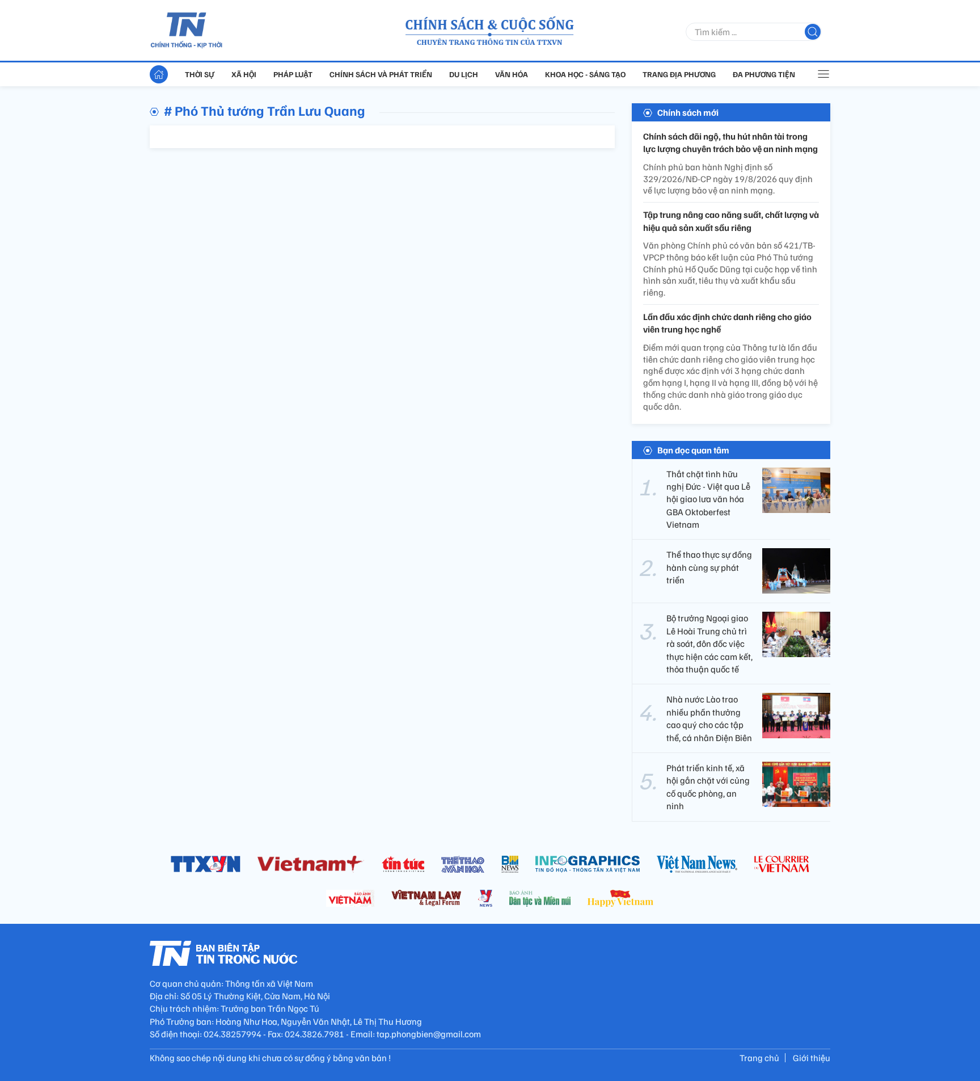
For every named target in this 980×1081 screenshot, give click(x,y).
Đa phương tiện (764, 74)
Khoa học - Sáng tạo (585, 74)
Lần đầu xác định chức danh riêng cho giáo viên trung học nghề (727, 323)
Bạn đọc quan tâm (693, 450)
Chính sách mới (688, 112)
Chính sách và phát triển (381, 74)
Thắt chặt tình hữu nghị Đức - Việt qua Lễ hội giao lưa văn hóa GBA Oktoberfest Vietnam (708, 499)
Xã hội (243, 74)
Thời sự (199, 74)
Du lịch (463, 74)
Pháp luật (292, 74)
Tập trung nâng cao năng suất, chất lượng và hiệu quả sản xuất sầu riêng (731, 221)
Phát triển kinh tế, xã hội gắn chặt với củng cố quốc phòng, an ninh (708, 786)
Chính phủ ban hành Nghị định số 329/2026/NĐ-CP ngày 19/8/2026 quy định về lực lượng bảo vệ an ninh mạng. (728, 178)
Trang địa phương (679, 74)
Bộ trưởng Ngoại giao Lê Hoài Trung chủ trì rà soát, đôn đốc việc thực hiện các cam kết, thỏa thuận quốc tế (709, 643)
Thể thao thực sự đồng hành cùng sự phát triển (709, 567)
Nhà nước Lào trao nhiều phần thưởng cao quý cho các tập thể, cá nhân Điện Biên (709, 718)
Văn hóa (511, 74)
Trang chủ (759, 1057)
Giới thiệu (811, 1057)
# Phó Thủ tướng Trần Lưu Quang (264, 110)
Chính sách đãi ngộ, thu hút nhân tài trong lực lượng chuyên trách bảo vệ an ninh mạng (730, 142)
